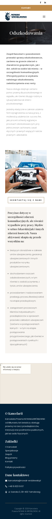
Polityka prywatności (15, 467)
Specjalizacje (11, 450)
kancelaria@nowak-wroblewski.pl (24, 480)
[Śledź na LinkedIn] (45, 2)
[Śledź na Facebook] (40, 2)
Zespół (8, 454)
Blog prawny (11, 457)
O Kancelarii (11, 446)
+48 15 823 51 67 (16, 486)
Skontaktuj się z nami (26, 200)
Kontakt (26, 7)
